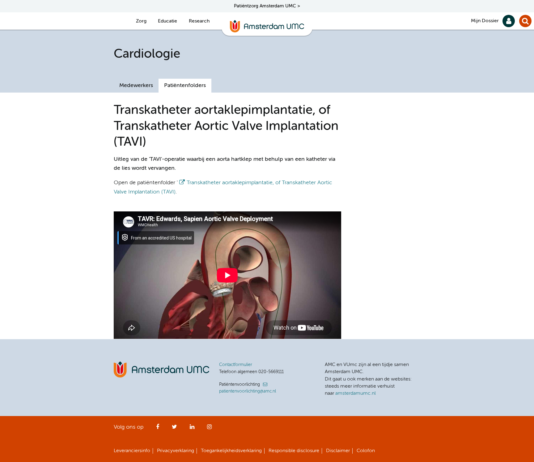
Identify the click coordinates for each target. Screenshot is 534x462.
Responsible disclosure (294, 450)
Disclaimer (338, 450)
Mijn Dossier (485, 21)
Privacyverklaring (175, 450)
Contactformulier (235, 365)
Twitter (174, 429)
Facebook (157, 429)
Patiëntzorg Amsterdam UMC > (267, 6)
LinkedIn (192, 429)
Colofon (366, 450)
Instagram (209, 429)
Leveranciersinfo (132, 450)
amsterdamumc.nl (355, 393)
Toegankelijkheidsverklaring (231, 450)
